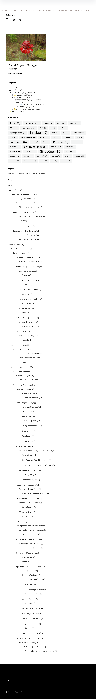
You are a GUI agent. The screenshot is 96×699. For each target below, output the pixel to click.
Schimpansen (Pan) (29, 480)
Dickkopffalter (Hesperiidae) (30, 280)
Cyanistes (28, 603)
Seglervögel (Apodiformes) (27, 553)
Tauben (67, 156)
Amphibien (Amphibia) (22, 371)
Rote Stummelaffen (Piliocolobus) (35, 460)
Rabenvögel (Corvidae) (31, 614)
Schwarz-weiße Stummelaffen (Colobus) (38, 465)
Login (8, 680)
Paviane (34, 142)
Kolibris (55, 132)
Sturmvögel (56, 156)
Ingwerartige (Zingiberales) (22, 97)
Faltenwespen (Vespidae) (29, 261)
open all (11, 88)
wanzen (43, 161)
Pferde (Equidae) (25, 512)
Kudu (65, 132)
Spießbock (70, 151)
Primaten (60, 142)
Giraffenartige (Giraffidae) (29, 407)
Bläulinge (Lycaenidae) (28, 271)
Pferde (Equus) (28, 516)
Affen (15, 123)
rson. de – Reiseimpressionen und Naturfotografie (28, 174)
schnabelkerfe (56, 146)
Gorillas (63, 128)
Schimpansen (14, 146)
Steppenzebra (14, 156)
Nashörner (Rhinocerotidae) (30, 503)
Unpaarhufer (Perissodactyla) (27, 499)
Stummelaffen (42, 156)
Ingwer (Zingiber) (27, 107)
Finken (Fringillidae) (29, 584)
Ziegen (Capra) (28, 441)
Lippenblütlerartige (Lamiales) (28, 109)
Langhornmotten (78, 132)
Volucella (25, 340)
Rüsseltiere (77, 142)
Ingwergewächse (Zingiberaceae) (27, 100)
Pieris (24, 313)
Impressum (10, 675)
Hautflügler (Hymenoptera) (26, 257)
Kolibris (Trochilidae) (27, 557)
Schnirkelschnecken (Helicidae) (31, 358)
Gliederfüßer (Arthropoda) (21, 249)
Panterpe (25, 561)
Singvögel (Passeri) (26, 571)
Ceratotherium (27, 507)
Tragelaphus (26, 436)
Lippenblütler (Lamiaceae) (26, 235)
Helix (24, 362)
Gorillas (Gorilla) (28, 475)
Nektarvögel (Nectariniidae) (32, 608)
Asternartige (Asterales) (25, 95)
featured (11, 185)
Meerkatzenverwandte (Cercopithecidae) (35, 451)
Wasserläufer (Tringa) (30, 534)
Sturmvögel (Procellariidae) (30, 544)
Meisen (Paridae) (28, 599)
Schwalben (15, 151)
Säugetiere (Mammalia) (22, 385)
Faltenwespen (28, 128)
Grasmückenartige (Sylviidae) (33, 590)
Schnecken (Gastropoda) (23, 349)
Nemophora (68, 137)
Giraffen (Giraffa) (28, 411)
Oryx (79, 137)
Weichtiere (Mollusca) (19, 345)
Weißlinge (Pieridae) (27, 308)
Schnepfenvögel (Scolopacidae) (32, 530)
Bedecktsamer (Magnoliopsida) (22, 93)
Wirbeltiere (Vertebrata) (20, 367)
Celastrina (26, 275)
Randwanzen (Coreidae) (31, 326)
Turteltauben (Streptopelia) (32, 647)
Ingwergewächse (17, 133)
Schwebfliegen (30, 151)
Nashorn (56, 137)
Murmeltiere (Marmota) (31, 398)
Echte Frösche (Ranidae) (29, 380)
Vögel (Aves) (18, 522)
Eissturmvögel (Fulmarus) (32, 548)
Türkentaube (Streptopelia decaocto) (39, 651)
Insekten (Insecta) (20, 253)
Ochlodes (25, 284)
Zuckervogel (66, 161)
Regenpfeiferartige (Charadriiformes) (30, 526)
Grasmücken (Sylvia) (33, 594)
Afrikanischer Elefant (32, 123)
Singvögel (50, 151)
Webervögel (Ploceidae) (31, 633)
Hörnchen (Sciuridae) (27, 393)
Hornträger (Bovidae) (27, 416)
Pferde (45, 142)
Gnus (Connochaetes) (30, 426)
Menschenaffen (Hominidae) (30, 470)
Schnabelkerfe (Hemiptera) (27, 318)
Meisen (13, 137)
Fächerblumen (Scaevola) (29, 207)
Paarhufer (18, 142)
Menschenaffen (28, 137)
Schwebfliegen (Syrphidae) (30, 336)
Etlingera (19, 102)
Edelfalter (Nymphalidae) (28, 290)
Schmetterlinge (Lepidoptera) (28, 267)
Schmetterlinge (35, 146)
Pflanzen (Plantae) (15, 90)
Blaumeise (61, 123)
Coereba (28, 628)
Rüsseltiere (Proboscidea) (26, 485)
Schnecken (70, 146)
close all (18, 88)
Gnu (53, 128)
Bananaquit (48, 123)
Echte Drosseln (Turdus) (34, 579)
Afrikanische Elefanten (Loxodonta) (35, 493)
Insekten (39, 133)
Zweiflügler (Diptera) (24, 331)
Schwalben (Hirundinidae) (32, 619)
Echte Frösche (74, 123)
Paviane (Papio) (28, 455)
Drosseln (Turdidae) (29, 575)
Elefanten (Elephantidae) (28, 489)
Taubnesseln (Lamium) (28, 239)
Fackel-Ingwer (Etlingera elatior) (34, 104)
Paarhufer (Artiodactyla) (25, 403)
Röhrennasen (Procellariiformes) (29, 539)
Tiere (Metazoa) (18, 111)
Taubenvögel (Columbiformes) (28, 638)
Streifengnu (28, 156)
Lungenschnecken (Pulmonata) (28, 353)
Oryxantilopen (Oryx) (29, 431)
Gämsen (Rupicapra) (30, 421)
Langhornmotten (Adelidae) (30, 299)
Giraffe (43, 128)
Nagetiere (44, 137)
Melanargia (26, 294)
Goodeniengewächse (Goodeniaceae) (31, 203)
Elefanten (13, 128)
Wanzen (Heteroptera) (28, 322)
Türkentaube (14, 161)
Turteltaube (79, 156)
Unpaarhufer (30, 161)
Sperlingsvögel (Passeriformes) (28, 567)
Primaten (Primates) (24, 446)
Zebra (54, 161)
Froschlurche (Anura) (24, 376)
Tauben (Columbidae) (27, 643)
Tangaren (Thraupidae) (31, 624)
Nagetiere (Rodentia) (24, 389)
